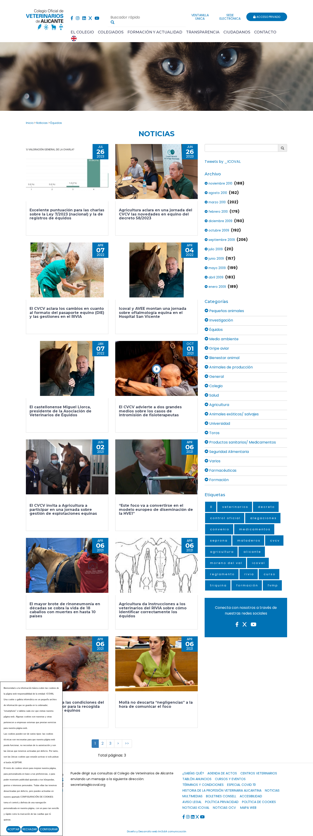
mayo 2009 (217, 268)
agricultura (222, 552)
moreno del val (226, 563)
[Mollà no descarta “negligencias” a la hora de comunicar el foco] (156, 663)
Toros (214, 433)
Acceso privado (268, 17)
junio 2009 (216, 258)
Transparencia (203, 32)
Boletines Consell (221, 796)
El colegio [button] (82, 32)
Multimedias (192, 796)
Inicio (29, 123)
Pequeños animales (226, 310)
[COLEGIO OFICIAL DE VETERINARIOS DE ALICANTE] (45, 18)
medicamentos (255, 529)
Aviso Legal (192, 802)
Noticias (42, 123)
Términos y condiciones (203, 784)
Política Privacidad (222, 802)
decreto (266, 507)
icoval (258, 563)
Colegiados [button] (111, 32)
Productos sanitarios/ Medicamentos (242, 442)
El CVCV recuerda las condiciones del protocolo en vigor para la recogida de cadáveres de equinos (67, 706)
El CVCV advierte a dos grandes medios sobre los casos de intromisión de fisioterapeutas (150, 411)
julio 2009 (215, 249)
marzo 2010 (217, 202)
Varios (214, 461)
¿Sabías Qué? (193, 773)
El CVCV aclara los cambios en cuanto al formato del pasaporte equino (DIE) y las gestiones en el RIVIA (67, 312)
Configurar (49, 829)
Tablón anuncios (196, 779)
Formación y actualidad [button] (154, 32)
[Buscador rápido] (112, 22)
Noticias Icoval (195, 807)
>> (127, 743)
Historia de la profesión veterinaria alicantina (221, 790)
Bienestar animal (223, 357)
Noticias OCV (224, 807)
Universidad (219, 423)
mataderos (249, 540)
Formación (218, 479)
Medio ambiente (223, 339)
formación (247, 585)
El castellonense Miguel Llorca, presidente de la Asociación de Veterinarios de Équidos (60, 411)
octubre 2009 (218, 230)
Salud (213, 395)
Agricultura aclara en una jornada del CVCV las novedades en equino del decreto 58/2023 (155, 214)
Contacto (265, 32)
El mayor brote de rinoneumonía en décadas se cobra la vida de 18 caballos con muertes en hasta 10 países (65, 610)
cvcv (275, 540)
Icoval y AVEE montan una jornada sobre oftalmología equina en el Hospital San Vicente (152, 312)
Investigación (220, 320)
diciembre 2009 (220, 221)
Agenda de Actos (222, 773)
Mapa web (248, 807)
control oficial (225, 518)
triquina (218, 585)
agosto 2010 (217, 193)
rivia (249, 574)
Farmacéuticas (222, 470)
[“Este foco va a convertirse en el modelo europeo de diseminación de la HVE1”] (156, 466)
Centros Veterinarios (258, 773)
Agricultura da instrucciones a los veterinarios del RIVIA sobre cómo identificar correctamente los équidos (153, 610)
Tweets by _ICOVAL (223, 161)
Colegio (215, 386)
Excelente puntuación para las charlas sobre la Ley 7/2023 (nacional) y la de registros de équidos (67, 214)
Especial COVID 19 (241, 784)
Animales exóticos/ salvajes (233, 414)
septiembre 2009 (221, 240)
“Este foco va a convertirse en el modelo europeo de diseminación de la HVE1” (156, 509)
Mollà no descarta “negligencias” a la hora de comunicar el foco (156, 704)
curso (270, 574)
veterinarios (235, 507)
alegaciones (263, 518)
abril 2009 (215, 277)
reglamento (222, 574)
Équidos (56, 123)
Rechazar (29, 829)
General (216, 376)
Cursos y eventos (230, 779)
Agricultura (218, 404)
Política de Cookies (259, 802)
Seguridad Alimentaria (228, 451)
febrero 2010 (218, 212)
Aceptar (13, 829)
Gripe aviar (218, 348)
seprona (219, 540)
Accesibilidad (251, 796)
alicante (252, 552)
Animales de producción (230, 367)
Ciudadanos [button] (236, 32)
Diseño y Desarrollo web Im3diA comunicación (156, 831)
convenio (220, 529)
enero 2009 (217, 287)
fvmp (273, 585)
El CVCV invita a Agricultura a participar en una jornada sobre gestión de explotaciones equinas (63, 509)
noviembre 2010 (220, 183)
